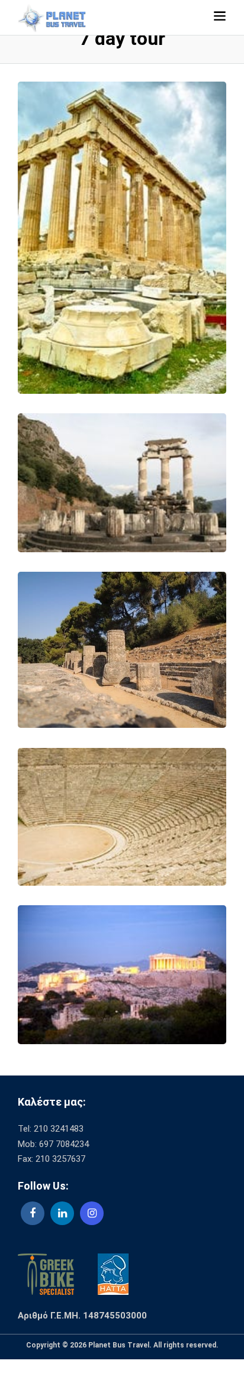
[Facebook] (32, 1213)
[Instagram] (92, 1213)
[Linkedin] (62, 1213)
